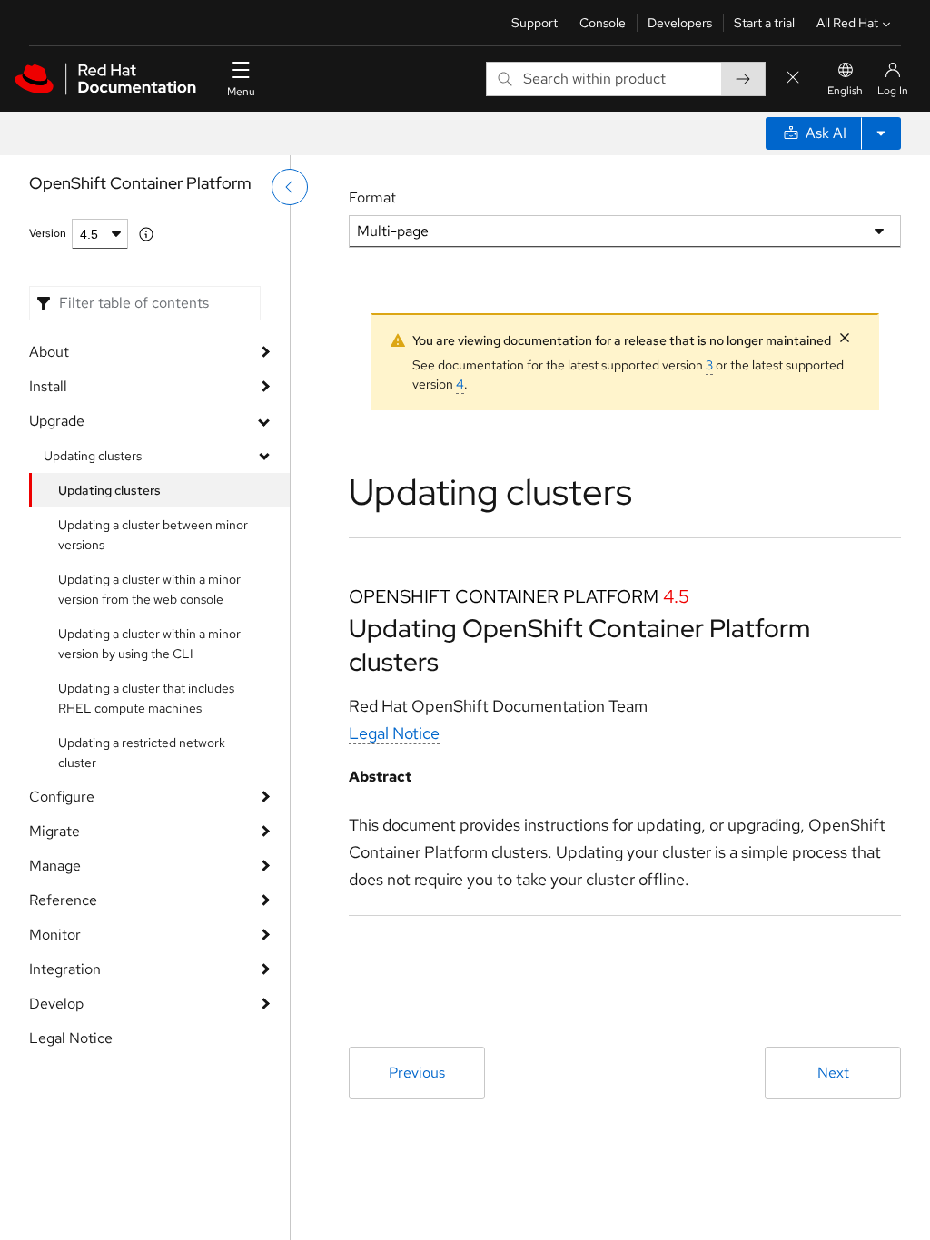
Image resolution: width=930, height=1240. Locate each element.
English (845, 91)
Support (534, 23)
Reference (63, 900)
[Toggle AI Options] (881, 133)
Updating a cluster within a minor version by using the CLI (149, 643)
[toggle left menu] (290, 187)
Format (372, 197)
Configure (61, 796)
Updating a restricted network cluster (141, 752)
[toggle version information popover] (146, 234)
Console (602, 23)
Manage (55, 865)
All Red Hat (847, 23)
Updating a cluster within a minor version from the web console (149, 589)
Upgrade (56, 420)
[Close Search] (793, 78)
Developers (680, 23)
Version (47, 233)
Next (833, 1072)
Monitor (55, 934)
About (49, 351)
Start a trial (764, 23)
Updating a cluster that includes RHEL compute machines (146, 698)
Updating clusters (93, 456)
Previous (417, 1072)
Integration (65, 969)
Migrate (54, 831)
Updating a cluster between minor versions (153, 535)
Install (48, 386)
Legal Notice (71, 1038)
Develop (56, 1003)
